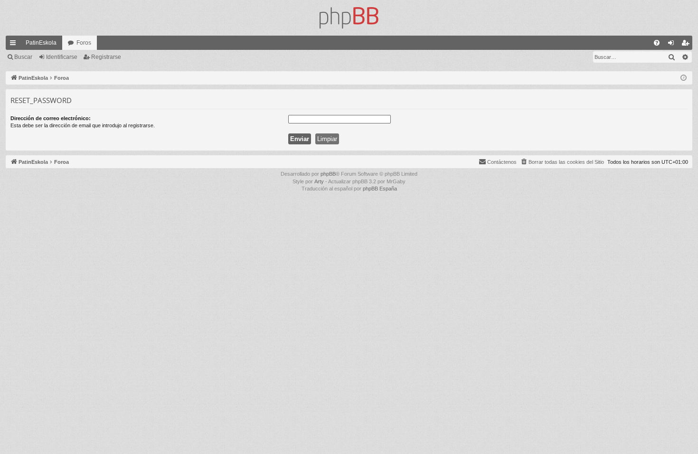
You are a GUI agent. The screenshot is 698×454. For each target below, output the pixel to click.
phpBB (328, 174)
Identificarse (61, 57)
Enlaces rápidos (14, 44)
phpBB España (380, 188)
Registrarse (106, 57)
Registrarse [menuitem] (687, 44)
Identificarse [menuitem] (673, 44)
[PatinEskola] (349, 18)
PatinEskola (41, 42)
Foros (83, 42)
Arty (319, 181)
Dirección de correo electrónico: (50, 118)
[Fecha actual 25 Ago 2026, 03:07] (683, 78)
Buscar (23, 57)
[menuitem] (657, 43)
